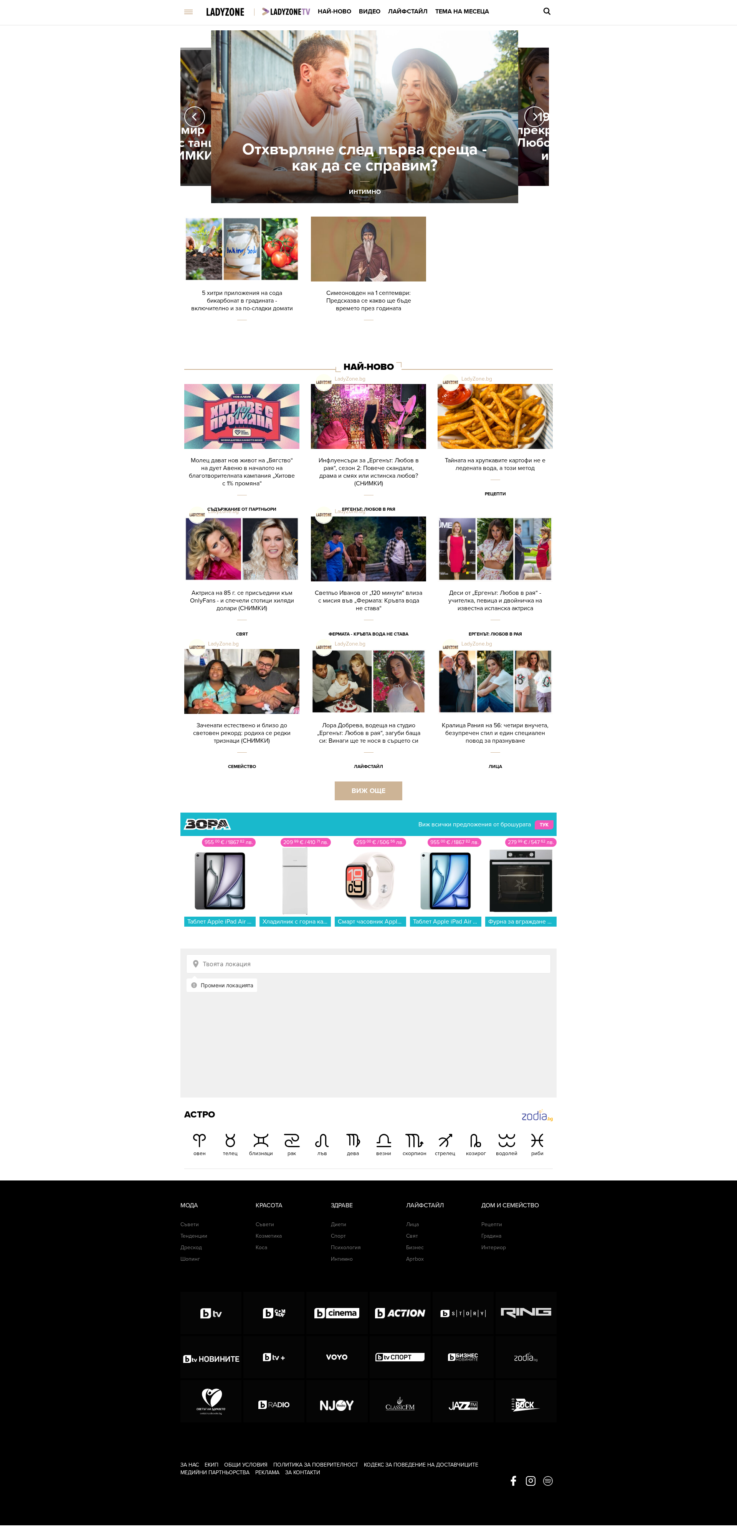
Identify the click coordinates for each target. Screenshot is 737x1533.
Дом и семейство (510, 1205)
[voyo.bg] (336, 1357)
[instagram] (530, 1481)
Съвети (189, 1224)
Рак (292, 1153)
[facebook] (513, 1481)
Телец (230, 1153)
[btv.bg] (210, 1313)
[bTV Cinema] (336, 1313)
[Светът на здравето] (210, 1401)
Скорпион (414, 1153)
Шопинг (190, 1259)
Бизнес (415, 1247)
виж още (368, 791)
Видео (369, 11)
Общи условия (246, 1465)
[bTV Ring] (526, 1313)
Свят (242, 634)
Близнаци (261, 1153)
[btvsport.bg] (400, 1357)
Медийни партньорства (215, 1472)
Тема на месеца (462, 11)
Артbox (415, 1259)
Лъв (322, 1153)
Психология (346, 1247)
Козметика (269, 1236)
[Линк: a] (364, 116)
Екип (211, 1465)
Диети (338, 1224)
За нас (189, 1465)
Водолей (506, 1153)
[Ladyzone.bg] (233, 12)
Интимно (342, 1259)
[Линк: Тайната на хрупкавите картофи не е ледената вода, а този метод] (495, 450)
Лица (495, 766)
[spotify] (548, 1481)
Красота (269, 1205)
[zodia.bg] (526, 1357)
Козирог (476, 1153)
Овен (199, 1153)
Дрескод (191, 1247)
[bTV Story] (463, 1313)
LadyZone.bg (350, 379)
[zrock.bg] (526, 1401)
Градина (491, 1236)
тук (544, 825)
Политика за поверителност (315, 1465)
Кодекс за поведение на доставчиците (421, 1465)
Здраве (342, 1205)
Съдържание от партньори (241, 509)
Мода (189, 1205)
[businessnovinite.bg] (463, 1357)
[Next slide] (534, 116)
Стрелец (445, 1153)
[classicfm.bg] (400, 1401)
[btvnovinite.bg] (210, 1357)
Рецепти (495, 494)
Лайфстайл (408, 11)
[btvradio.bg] (273, 1401)
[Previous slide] (194, 116)
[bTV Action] (400, 1313)
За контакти (302, 1472)
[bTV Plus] (273, 1357)
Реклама (267, 1472)
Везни (383, 1153)
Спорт (338, 1236)
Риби (537, 1153)
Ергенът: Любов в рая (368, 509)
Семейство (242, 766)
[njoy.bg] (336, 1401)
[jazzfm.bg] (463, 1401)
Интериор (493, 1247)
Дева (353, 1153)
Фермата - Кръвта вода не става (368, 634)
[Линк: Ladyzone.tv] (286, 11)
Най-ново (334, 11)
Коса (261, 1247)
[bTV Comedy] (273, 1313)
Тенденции (193, 1236)
